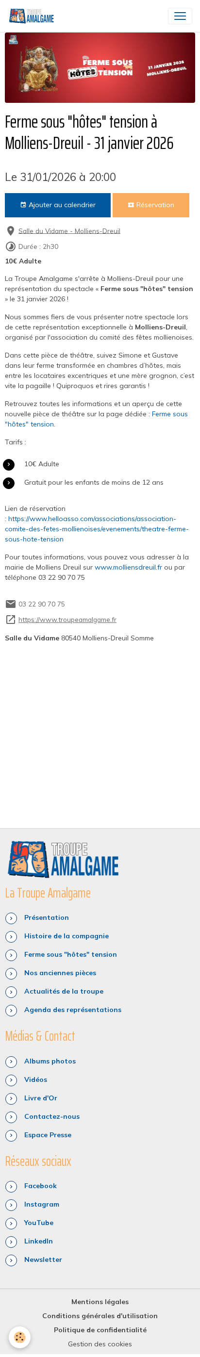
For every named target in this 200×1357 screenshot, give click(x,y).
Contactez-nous (52, 1116)
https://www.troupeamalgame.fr (67, 619)
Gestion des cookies (100, 1344)
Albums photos (50, 1061)
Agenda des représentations (72, 1009)
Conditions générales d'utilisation (100, 1315)
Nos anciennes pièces (60, 972)
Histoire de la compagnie (66, 936)
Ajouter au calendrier (61, 204)
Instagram (41, 1204)
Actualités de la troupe (63, 991)
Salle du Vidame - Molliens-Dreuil (69, 230)
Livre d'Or (40, 1098)
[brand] (33, 16)
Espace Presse (47, 1134)
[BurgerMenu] (180, 16)
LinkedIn (38, 1241)
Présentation (46, 917)
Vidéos (35, 1079)
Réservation (154, 204)
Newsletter (43, 1259)
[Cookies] (20, 1337)
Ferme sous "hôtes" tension (70, 954)
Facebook (40, 1185)
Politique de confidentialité (100, 1329)
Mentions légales (100, 1301)
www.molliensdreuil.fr (128, 567)
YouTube (38, 1222)
